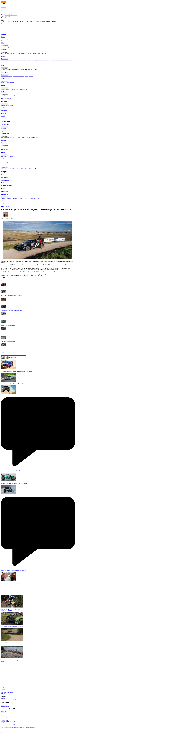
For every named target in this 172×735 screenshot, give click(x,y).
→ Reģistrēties (4, 18)
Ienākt (2, 20)
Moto (6, 105)
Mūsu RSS (28, 168)
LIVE (2, 198)
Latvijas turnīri (44, 53)
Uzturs (2, 156)
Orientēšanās (3, 137)
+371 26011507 (4, 693)
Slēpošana (22, 76)
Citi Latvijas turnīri (56, 60)
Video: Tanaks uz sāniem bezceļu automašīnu (12, 626)
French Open (31, 69)
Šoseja (4, 128)
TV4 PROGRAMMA (34, 21)
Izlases (24, 47)
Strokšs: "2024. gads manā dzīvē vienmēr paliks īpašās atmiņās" (11, 317)
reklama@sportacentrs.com (6, 706)
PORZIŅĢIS (18, 21)
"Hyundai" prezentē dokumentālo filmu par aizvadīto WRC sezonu (11, 310)
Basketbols (9, 198)
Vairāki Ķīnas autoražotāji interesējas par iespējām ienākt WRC (14, 570)
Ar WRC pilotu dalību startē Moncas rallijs (8, 341)
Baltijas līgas (3, 82)
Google (10, 14)
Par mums (33, 168)
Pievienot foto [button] (10, 355)
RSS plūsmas (3, 722)
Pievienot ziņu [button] (4, 355)
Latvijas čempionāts (7, 47)
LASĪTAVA (26, 21)
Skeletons (3, 76)
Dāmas (21, 53)
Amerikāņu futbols (29, 137)
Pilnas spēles (21, 198)
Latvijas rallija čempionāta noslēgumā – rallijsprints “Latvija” (13, 383)
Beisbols (35, 137)
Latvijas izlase (17, 60)
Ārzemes (14, 69)
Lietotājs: (2, 16)
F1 (1, 105)
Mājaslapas (7, 168)
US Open (3, 69)
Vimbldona (25, 69)
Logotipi (37, 168)
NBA (13, 21)
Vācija (35, 60)
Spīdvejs (9, 105)
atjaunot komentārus (5, 357)
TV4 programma (15, 198)
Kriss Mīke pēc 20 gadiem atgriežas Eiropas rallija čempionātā (14, 483)
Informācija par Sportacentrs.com (8, 721)
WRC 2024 (3, 352)
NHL (22, 21)
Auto (12, 105)
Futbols (4, 198)
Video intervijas (31, 198)
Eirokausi (15, 53)
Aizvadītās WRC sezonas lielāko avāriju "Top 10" (9, 325)
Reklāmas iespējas (4, 720)
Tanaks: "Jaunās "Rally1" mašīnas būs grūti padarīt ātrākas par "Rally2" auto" (17, 582)
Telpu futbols (11, 60)
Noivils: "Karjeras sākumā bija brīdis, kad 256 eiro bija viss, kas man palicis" (13, 348)
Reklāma (2, 168)
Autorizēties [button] (3, 12)
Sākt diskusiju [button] (23, 355)
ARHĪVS (54, 21)
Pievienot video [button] (16, 355)
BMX (2, 128)
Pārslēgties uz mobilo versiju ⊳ (7, 687)
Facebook (4, 14)
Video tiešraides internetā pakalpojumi (18, 168)
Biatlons (10, 76)
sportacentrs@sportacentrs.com (7, 692)
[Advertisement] (12, 672)
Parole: (2, 17)
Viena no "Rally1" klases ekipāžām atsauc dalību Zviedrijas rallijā (11, 295)
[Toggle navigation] (1, 23)
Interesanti (4, 593)
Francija (39, 60)
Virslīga (6, 60)
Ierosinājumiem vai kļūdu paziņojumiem (9, 724)
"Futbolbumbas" (68, 60)
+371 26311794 (4, 705)
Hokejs (26, 198)
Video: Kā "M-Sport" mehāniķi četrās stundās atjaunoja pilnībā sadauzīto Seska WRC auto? (10, 610)
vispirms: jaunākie (13, 357)
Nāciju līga (62, 60)
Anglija (26, 60)
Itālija (33, 60)
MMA (2, 146)
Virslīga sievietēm (12, 89)
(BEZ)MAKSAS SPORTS (45, 21)
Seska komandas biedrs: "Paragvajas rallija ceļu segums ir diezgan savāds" (16, 371)
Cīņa (4, 146)
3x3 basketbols (31, 53)
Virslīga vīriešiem (4, 89)
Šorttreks (26, 76)
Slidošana (31, 76)
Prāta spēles (12, 137)
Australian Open (19, 69)
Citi (6, 146)
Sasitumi (5, 156)
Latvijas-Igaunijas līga (7, 53)
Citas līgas (43, 60)
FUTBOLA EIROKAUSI (6, 21)
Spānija (29, 60)
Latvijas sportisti (8, 69)
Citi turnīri (11, 82)
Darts (38, 137)
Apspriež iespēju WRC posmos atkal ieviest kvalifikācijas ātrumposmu (15, 470)
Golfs (16, 137)
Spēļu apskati (38, 198)
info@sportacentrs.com (18, 699)
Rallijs (3, 105)
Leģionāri (20, 47)
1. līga (50, 60)
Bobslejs (7, 76)
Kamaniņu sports (16, 76)
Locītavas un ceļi (11, 156)
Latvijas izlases (15, 47)
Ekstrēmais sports (21, 137)
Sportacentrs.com (9, 727)
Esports (7, 137)
